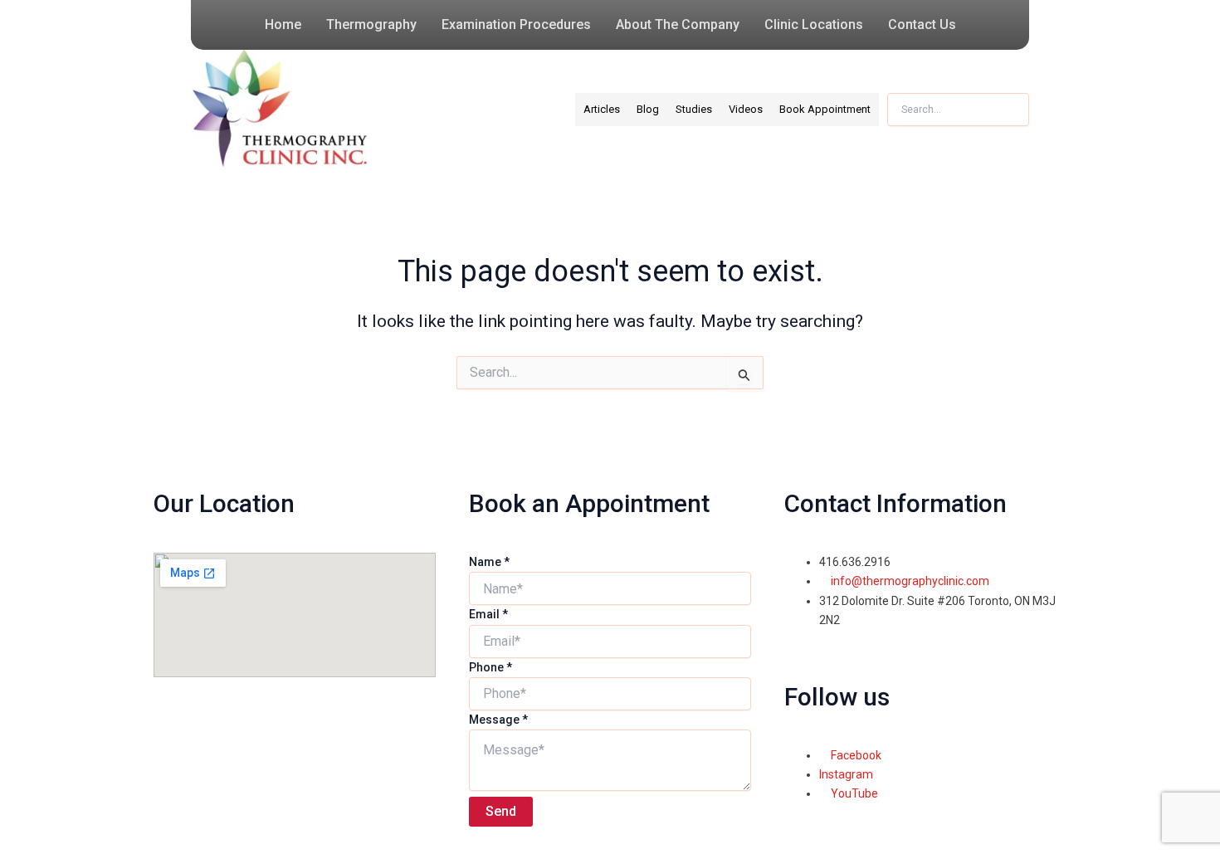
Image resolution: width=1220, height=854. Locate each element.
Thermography (371, 24)
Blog (648, 109)
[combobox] (958, 109)
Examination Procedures (516, 24)
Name (489, 562)
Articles (601, 109)
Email (488, 614)
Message (498, 719)
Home (283, 24)
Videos (746, 109)
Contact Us (922, 24)
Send (501, 811)
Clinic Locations (813, 24)
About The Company (677, 24)
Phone (490, 667)
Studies (694, 109)
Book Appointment (825, 109)
